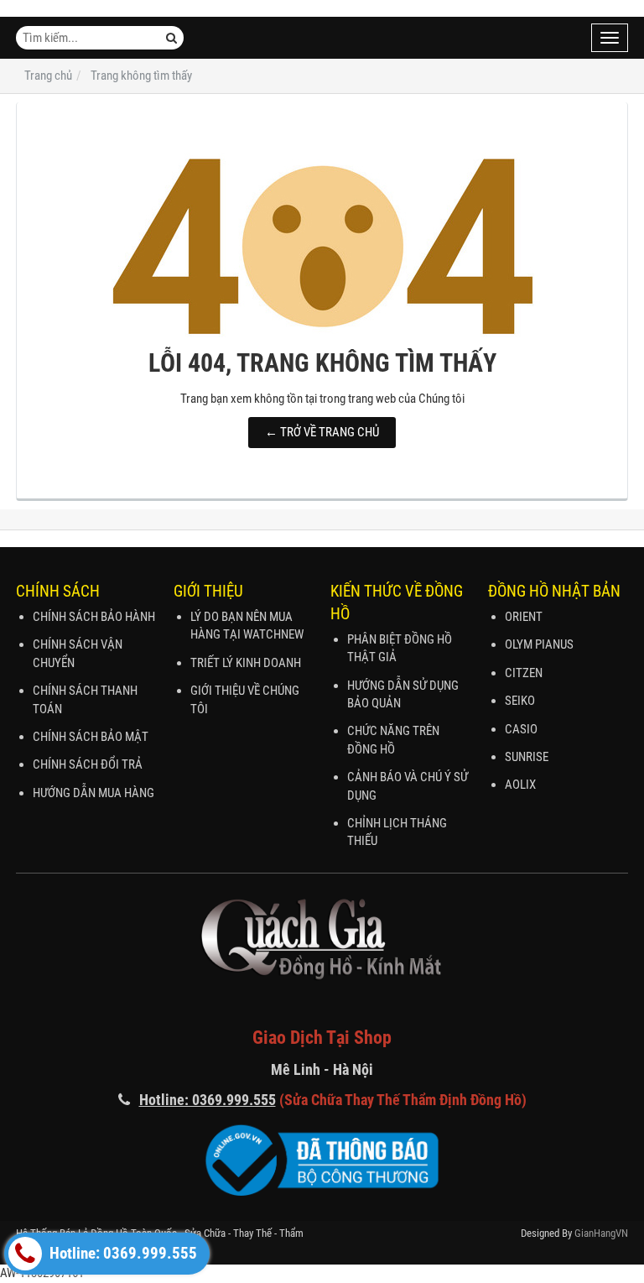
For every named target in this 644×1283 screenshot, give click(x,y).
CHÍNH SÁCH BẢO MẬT (90, 736)
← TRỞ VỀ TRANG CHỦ (322, 432)
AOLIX (520, 784)
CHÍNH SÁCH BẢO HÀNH (94, 616)
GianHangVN (601, 1233)
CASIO (521, 729)
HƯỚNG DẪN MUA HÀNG (93, 793)
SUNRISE (526, 756)
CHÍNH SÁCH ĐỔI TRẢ (88, 764)
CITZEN (524, 673)
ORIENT (524, 616)
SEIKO (520, 700)
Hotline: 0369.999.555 (121, 1253)
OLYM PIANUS (539, 644)
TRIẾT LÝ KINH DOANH (245, 662)
